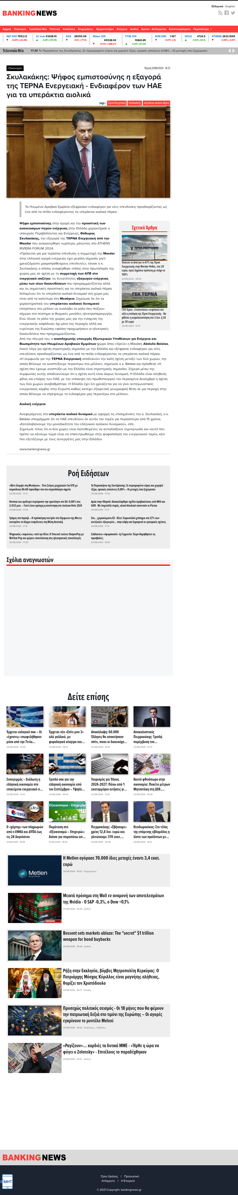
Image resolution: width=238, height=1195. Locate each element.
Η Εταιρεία (128, 1181)
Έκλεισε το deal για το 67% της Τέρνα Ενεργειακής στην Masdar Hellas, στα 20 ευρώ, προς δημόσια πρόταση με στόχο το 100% (143, 268)
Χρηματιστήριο (105, 29)
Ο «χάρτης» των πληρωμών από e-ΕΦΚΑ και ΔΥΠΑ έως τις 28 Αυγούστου (25, 832)
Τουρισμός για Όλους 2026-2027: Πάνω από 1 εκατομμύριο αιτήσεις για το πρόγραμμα (108, 784)
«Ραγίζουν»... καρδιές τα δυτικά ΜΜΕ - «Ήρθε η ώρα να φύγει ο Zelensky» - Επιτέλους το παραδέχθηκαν (111, 1049)
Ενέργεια (122, 29)
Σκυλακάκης (134, 103)
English (230, 6)
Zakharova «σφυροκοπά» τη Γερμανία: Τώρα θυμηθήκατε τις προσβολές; (123, 536)
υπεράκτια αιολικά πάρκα (156, 103)
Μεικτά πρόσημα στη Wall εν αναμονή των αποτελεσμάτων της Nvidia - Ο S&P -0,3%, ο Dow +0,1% (113, 899)
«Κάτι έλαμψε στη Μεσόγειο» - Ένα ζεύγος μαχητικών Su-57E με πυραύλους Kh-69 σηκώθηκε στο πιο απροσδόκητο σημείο (43, 488)
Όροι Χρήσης (109, 1176)
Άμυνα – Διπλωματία (153, 29)
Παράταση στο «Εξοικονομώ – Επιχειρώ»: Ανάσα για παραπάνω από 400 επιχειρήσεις (67, 832)
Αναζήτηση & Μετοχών (233, 30)
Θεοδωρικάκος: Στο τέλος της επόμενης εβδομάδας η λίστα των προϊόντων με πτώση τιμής (152, 832)
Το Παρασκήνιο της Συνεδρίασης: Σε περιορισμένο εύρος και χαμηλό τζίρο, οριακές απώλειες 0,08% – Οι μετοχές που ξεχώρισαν (127, 488)
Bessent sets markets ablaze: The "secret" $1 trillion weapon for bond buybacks (108, 936)
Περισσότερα (201, 29)
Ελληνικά (217, 6)
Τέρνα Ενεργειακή (117, 103)
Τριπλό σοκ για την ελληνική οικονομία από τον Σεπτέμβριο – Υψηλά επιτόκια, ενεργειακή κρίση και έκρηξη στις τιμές (65, 784)
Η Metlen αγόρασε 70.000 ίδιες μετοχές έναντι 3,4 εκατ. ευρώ (111, 861)
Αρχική (7, 29)
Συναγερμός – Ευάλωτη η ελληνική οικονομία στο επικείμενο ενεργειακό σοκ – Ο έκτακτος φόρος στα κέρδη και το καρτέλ (25, 784)
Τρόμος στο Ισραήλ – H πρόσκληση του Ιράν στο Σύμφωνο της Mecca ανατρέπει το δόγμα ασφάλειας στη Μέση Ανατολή (45, 520)
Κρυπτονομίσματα (179, 29)
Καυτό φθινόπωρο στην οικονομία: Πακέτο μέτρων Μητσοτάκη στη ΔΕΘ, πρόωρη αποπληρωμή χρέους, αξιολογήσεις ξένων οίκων (152, 784)
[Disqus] (88, 625)
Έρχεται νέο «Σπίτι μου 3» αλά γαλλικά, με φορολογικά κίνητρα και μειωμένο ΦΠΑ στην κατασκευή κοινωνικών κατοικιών (66, 737)
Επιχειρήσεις (85, 29)
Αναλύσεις (69, 29)
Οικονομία (20, 29)
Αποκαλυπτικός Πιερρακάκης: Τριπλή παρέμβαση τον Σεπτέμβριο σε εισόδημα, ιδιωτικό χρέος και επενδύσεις (150, 737)
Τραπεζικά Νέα (38, 29)
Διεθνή (134, 29)
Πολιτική (55, 29)
